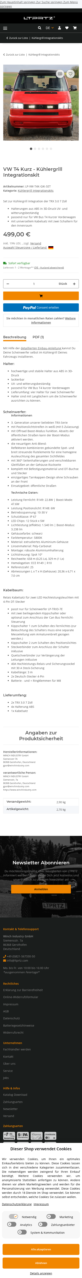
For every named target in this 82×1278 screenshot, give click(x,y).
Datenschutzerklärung (17, 1204)
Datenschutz (11, 1018)
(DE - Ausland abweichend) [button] (49, 267)
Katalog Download (15, 1095)
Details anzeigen (41, 1273)
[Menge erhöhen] (74, 283)
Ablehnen (41, 1263)
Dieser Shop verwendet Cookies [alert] (41, 1148)
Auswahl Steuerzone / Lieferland (25, 247)
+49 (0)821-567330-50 (20, 956)
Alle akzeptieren (41, 1249)
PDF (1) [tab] (38, 337)
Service (8, 1071)
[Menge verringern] (7, 283)
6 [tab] (51, 149)
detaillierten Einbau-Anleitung (41, 348)
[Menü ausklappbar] (5, 27)
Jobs (6, 1078)
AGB (6, 1011)
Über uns (9, 1063)
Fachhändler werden (17, 1049)
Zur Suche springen (49, 2)
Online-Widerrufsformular (20, 997)
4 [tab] (43, 149)
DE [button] (48, 28)
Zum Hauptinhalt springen (18, 2)
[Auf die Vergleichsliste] (60, 73)
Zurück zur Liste (18, 38)
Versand (35, 243)
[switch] (13, 1216)
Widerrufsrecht (13, 1032)
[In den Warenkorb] (6, 62)
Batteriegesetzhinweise (18, 1025)
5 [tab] (47, 149)
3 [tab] (39, 149)
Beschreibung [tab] (14, 337)
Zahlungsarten (13, 1102)
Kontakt (8, 1056)
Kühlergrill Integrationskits (36, 190)
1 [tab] (31, 149)
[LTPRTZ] (39, 17)
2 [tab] (35, 149)
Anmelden (41, 889)
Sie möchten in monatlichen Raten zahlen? (41, 320)
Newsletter (10, 1109)
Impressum (10, 1004)
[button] (40, 28)
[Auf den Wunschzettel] (70, 73)
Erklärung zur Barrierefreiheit (23, 990)
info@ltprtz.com (17, 960)
